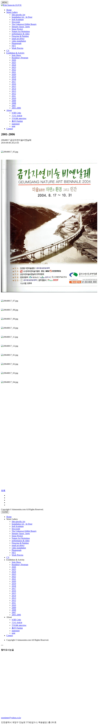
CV (7, 50)
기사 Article (17, 115)
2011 (14, 96)
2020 (14, 74)
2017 (14, 81)
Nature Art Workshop (21, 31)
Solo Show (16, 55)
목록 (3, 490)
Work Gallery (12, 12)
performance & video (20, 34)
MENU (4, 2)
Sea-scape (16, 22)
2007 (14, 105)
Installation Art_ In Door (22, 17)
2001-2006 (16, 108)
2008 (14, 103)
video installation (19, 41)
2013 (14, 91)
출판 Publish (17, 121)
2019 (14, 77)
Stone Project (17, 29)
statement (16, 124)
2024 (14, 65)
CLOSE (5, 512)
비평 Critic (16, 113)
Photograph (16, 43)
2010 (14, 98)
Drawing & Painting (20, 36)
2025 (14, 62)
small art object (18, 38)
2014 (14, 89)
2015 (14, 86)
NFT (14, 46)
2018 (14, 79)
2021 (14, 72)
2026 (14, 60)
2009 (14, 101)
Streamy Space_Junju (21, 27)
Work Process (17, 48)
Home (9, 10)
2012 (14, 93)
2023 (14, 67)
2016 (14, 84)
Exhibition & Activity (15, 53)
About (9, 110)
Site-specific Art (18, 15)
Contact (9, 129)
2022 (14, 70)
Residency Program (20, 58)
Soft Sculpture (18, 19)
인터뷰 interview (19, 118)
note (13, 126)
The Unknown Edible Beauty (24, 24)
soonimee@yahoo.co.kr (11, 718)
